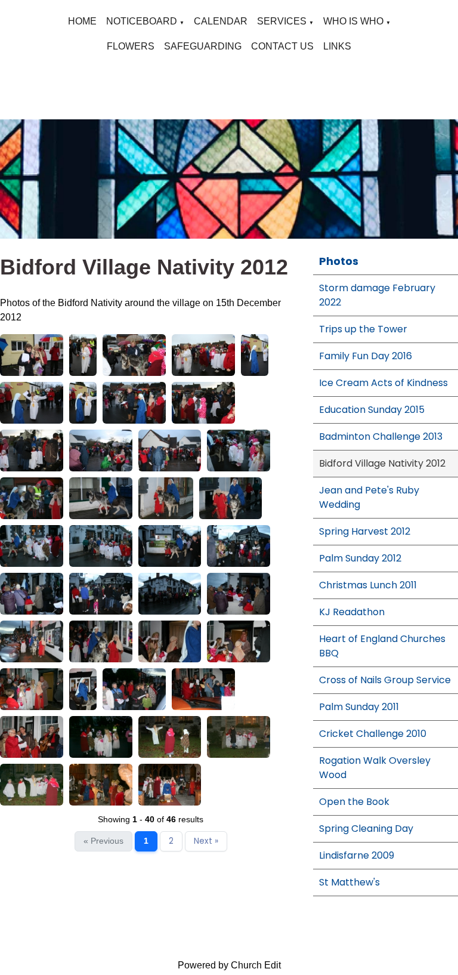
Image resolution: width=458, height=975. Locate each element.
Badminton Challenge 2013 (380, 436)
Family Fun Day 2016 (365, 356)
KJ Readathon (352, 612)
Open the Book (354, 802)
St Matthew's (349, 882)
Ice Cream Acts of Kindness (383, 383)
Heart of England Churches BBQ (382, 646)
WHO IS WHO (353, 21)
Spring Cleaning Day (366, 828)
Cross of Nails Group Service (385, 680)
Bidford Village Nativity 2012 (382, 463)
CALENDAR (220, 21)
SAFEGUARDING (203, 46)
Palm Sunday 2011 (359, 707)
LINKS (337, 46)
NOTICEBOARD (141, 21)
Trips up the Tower (363, 329)
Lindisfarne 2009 (356, 855)
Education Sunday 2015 (372, 409)
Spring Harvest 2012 (364, 531)
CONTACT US (282, 46)
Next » (206, 841)
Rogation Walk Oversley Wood (375, 768)
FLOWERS (130, 46)
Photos (338, 261)
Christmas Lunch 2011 (368, 585)
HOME (82, 21)
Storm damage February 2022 (377, 295)
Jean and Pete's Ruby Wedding (369, 497)
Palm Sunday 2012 (360, 558)
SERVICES (282, 21)
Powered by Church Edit (229, 965)
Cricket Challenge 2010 (372, 733)
